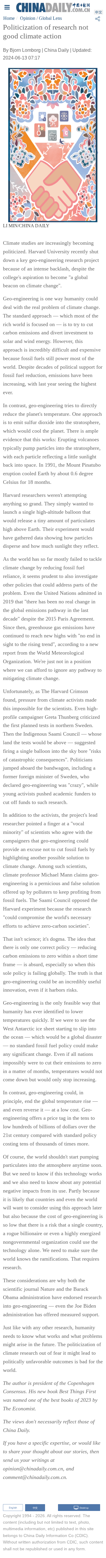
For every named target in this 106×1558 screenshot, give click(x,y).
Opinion (27, 18)
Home (9, 18)
